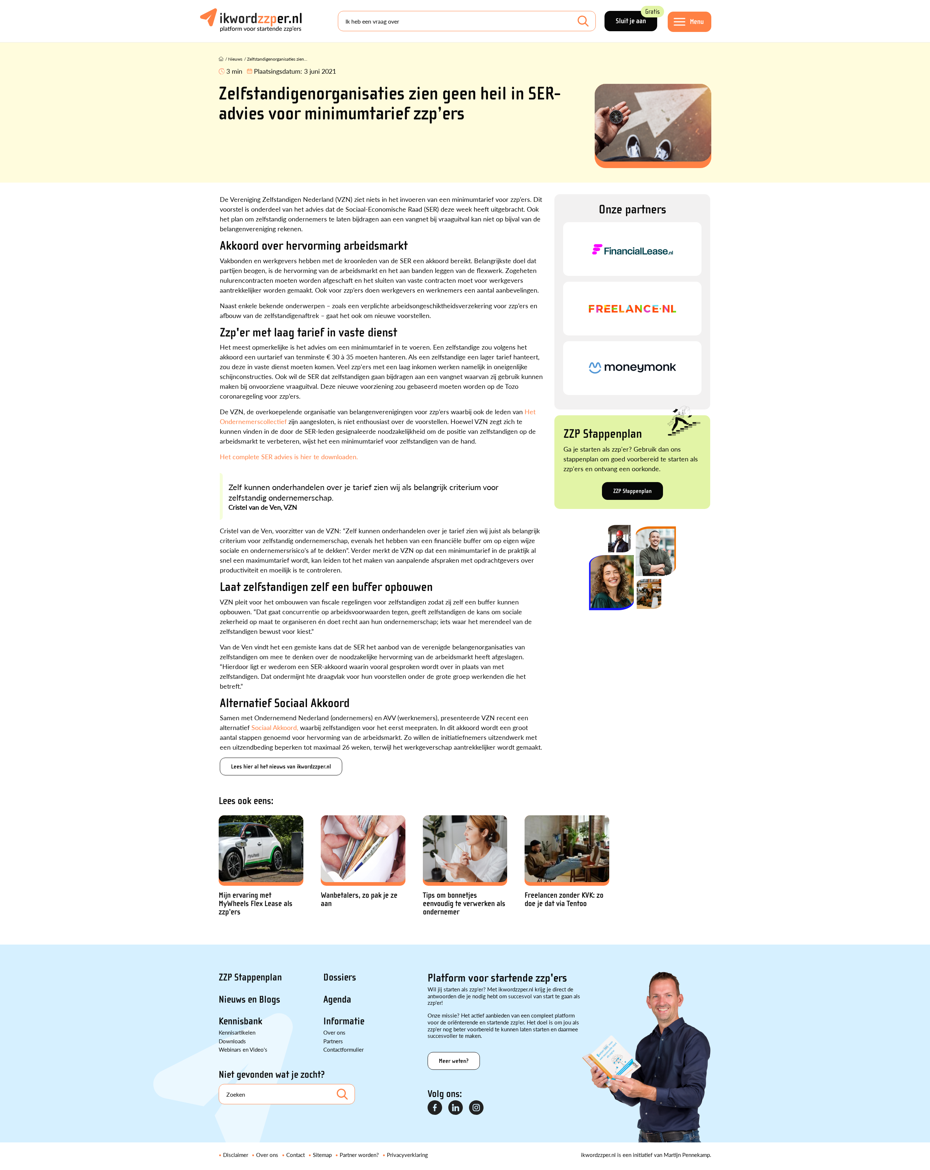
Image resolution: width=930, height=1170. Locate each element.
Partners (333, 1041)
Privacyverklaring (407, 1154)
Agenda (337, 999)
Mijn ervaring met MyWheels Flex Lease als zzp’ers (255, 904)
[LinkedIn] (456, 1108)
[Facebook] (435, 1108)
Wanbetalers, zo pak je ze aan (359, 899)
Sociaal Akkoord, (274, 727)
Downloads (232, 1041)
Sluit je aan (636, 18)
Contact (295, 1154)
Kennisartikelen (237, 1032)
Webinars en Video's (243, 1049)
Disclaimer (235, 1154)
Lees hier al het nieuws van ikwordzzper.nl (281, 766)
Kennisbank (240, 1021)
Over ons (334, 1032)
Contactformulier (343, 1049)
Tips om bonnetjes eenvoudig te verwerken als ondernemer (464, 904)
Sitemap (322, 1154)
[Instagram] (476, 1108)
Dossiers (339, 977)
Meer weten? (454, 1060)
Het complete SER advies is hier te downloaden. (289, 456)
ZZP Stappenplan (632, 491)
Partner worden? (359, 1154)
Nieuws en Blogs (249, 999)
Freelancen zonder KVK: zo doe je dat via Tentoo (564, 899)
